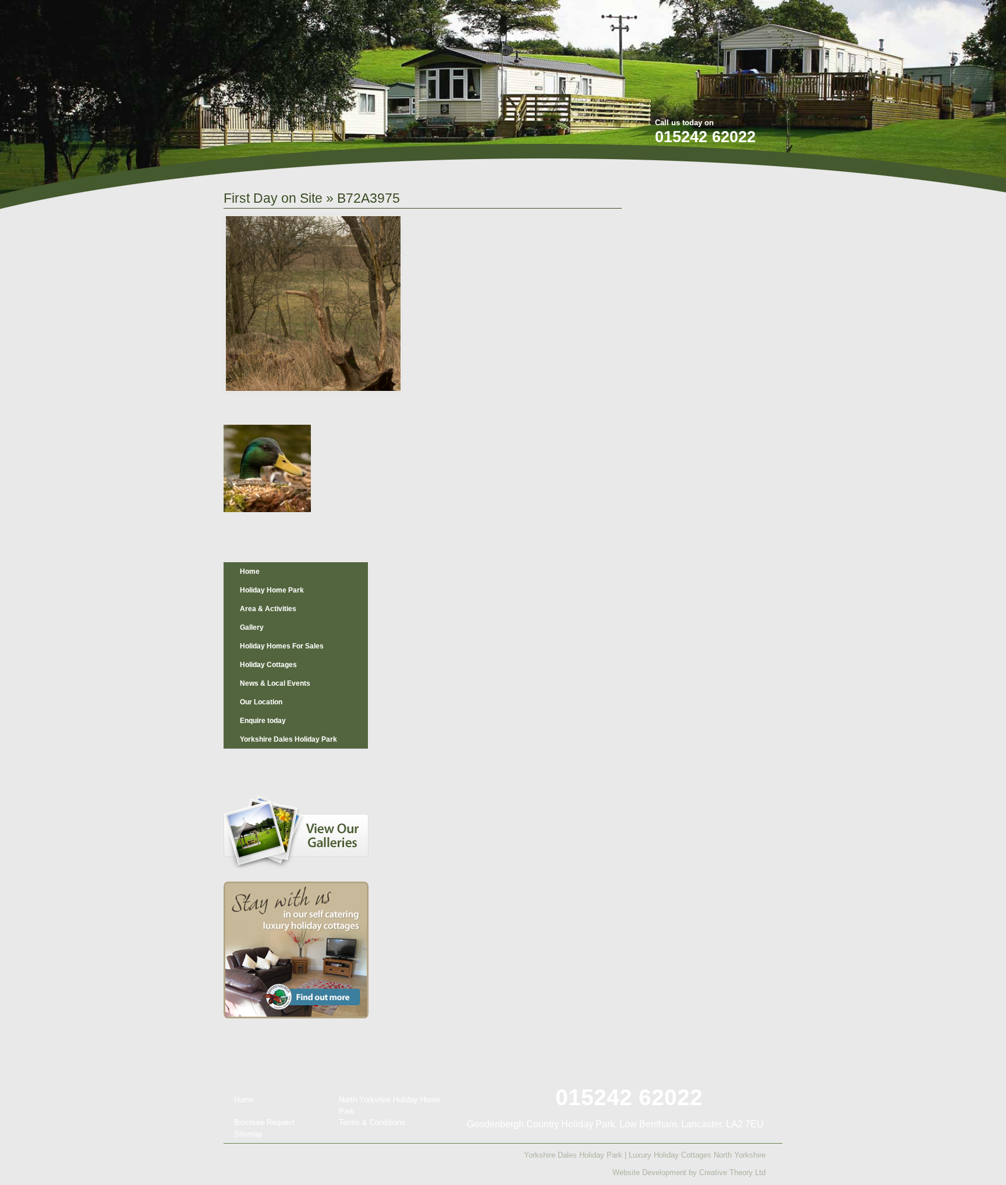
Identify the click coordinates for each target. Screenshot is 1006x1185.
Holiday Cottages (268, 665)
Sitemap (248, 1134)
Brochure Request (264, 1122)
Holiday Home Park (272, 590)
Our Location (261, 702)
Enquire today (263, 721)
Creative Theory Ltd (732, 1172)
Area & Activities (268, 609)
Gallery (252, 627)
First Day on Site (273, 198)
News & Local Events (275, 683)
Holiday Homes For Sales (282, 646)
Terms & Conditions (372, 1122)
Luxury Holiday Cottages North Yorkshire (697, 1155)
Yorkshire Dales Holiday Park (288, 739)
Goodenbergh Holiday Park (284, 77)
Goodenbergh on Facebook (707, 16)
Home (250, 571)
